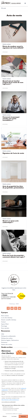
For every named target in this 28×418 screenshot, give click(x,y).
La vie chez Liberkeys (6, 317)
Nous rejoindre (5, 328)
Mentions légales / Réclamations (10, 340)
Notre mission (5, 315)
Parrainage (4, 326)
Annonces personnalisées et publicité (11, 408)
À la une (3, 8)
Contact (3, 322)
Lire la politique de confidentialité (9, 402)
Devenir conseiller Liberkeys (8, 320)
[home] (11, 3)
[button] (25, 3)
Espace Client (5, 324)
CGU (2, 334)
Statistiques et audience (8, 406)
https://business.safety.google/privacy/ (10, 399)
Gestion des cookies (6, 344)
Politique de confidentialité (8, 336)
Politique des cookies (6, 338)
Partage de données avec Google (10, 410)
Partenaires (4, 342)
